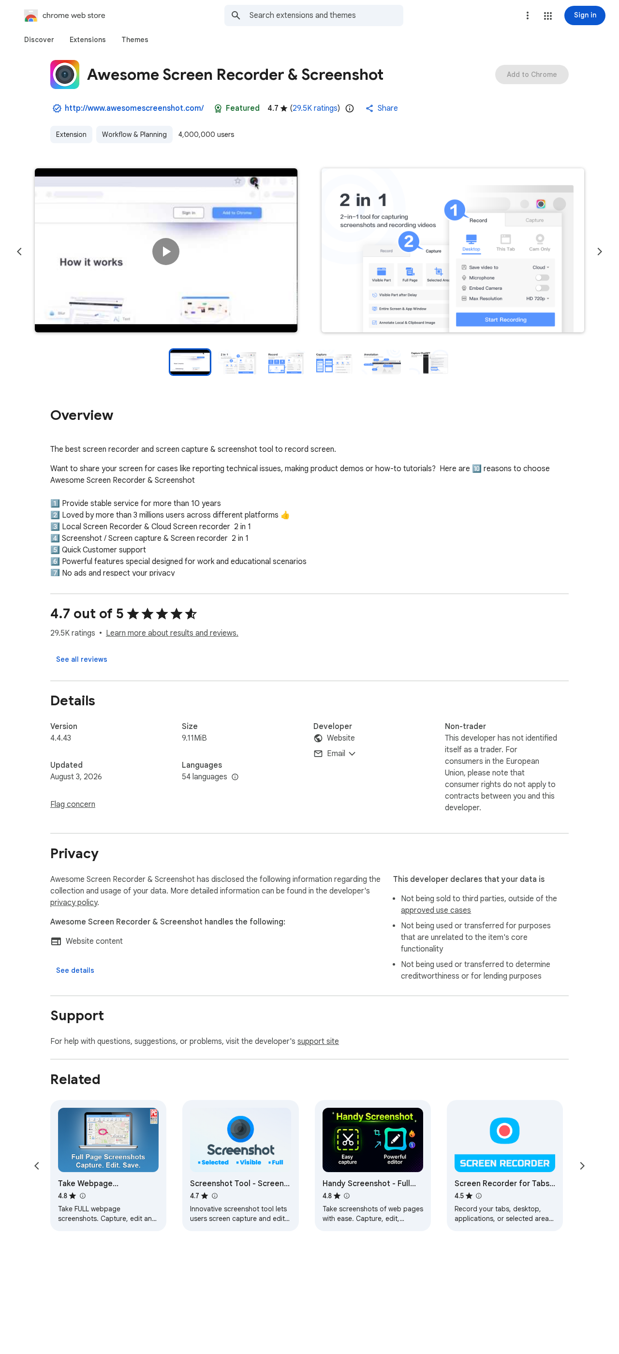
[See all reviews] (81, 659)
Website (341, 738)
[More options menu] (527, 15)
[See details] (75, 970)
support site (318, 1041)
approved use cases (436, 910)
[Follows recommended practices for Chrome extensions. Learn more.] (218, 108)
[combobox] (326, 15)
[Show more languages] (235, 777)
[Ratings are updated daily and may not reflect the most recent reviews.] (349, 108)
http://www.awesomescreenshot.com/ (134, 108)
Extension (71, 134)
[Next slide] (599, 251)
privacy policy (73, 903)
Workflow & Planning (134, 134)
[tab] (39, 39)
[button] (548, 16)
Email (336, 754)
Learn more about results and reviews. (172, 633)
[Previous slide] (19, 251)
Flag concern (72, 804)
